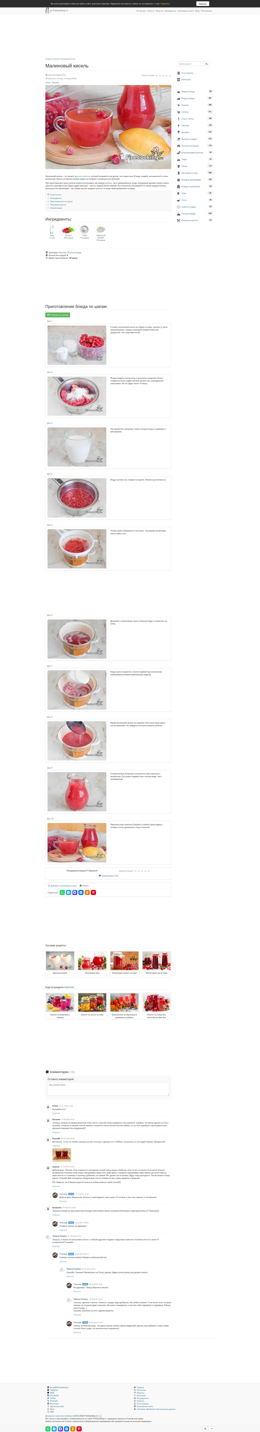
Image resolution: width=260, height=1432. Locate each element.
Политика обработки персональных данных (156, 1409)
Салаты (197, 111)
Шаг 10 (50, 818)
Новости (150, 10)
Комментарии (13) (109, 875)
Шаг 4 (49, 473)
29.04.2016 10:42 (96, 1284)
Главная (48, 59)
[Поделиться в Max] (74, 892)
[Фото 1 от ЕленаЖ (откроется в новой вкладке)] (61, 1155)
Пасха (197, 166)
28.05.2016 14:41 (96, 1322)
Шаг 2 (49, 372)
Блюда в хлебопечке (197, 186)
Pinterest (54, 1400)
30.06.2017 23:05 (82, 1222)
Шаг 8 (49, 716)
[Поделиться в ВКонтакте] (81, 892)
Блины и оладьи (197, 206)
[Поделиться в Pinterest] (93, 892)
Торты (197, 159)
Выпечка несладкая (197, 145)
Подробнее (164, 3)
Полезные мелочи (197, 220)
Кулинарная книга (186, 10)
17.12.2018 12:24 (82, 1194)
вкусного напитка (82, 176)
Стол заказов (187, 72)
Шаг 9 (49, 767)
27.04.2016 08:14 (82, 1254)
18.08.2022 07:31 (68, 1119)
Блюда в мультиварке (197, 179)
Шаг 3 (49, 423)
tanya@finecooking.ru (59, 1387)
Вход (197, 10)
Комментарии (56, 207)
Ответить (56, 1113)
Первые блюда (197, 91)
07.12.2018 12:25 (67, 1166)
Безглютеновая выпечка (197, 152)
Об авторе (141, 10)
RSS (52, 1411)
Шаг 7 (49, 665)
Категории (186, 79)
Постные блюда (74, 252)
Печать (85, 885)
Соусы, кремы (197, 118)
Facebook (54, 1395)
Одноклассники (57, 1406)
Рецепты (159, 10)
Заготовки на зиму (197, 172)
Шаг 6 (49, 615)
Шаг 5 (49, 524)
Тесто (197, 199)
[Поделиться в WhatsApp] (62, 892)
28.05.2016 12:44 (95, 1299)
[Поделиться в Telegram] (68, 892)
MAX (52, 1392)
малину (108, 182)
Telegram (54, 1390)
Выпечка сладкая (197, 138)
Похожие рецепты (58, 204)
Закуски (197, 104)
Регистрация (206, 10)
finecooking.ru (60, 10)
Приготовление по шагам (61, 201)
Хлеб (197, 193)
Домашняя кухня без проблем (58, 1415)
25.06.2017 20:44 (69, 1207)
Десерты (197, 132)
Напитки (56, 59)
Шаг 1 (49, 321)
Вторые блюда (197, 98)
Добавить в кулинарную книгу (63, 885)
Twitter (53, 1398)
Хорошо (203, 3)
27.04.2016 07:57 (74, 1236)
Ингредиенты (170, 10)
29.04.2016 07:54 (88, 1269)
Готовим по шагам (58, 314)
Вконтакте (54, 1403)
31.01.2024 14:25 (66, 1105)
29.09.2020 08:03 (67, 1138)
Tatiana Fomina (59, 1236)
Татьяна (55, 82)
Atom (52, 1409)
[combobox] (190, 63)
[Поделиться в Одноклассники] (87, 892)
